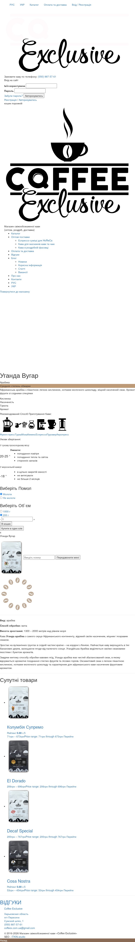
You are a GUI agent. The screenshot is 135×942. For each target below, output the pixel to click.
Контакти (16, 279)
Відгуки (15, 254)
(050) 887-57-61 (47, 76)
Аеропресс (62, 434)
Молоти (7, 494)
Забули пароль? (13, 95)
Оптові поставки (20, 237)
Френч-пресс (7, 434)
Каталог (34, 4)
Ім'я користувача (14, 86)
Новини (22, 261)
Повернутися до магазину (15, 291)
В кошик (6, 523)
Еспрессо (41, 434)
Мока (24, 434)
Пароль (9, 91)
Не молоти (9, 498)
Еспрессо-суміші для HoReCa (35, 240)
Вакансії (23, 272)
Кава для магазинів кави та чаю (36, 244)
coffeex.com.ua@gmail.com (19, 928)
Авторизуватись (28, 99)
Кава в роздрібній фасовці (33, 247)
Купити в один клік (11, 528)
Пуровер (51, 434)
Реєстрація (10, 99)
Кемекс (31, 434)
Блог (14, 258)
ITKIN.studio (18, 936)
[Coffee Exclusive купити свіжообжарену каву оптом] (67, 73)
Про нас (16, 275)
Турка (18, 434)
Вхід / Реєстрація (81, 4)
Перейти (68, 736)
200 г (6, 515)
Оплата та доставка (55, 4)
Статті (21, 268)
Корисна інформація (30, 265)
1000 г (6, 511)
